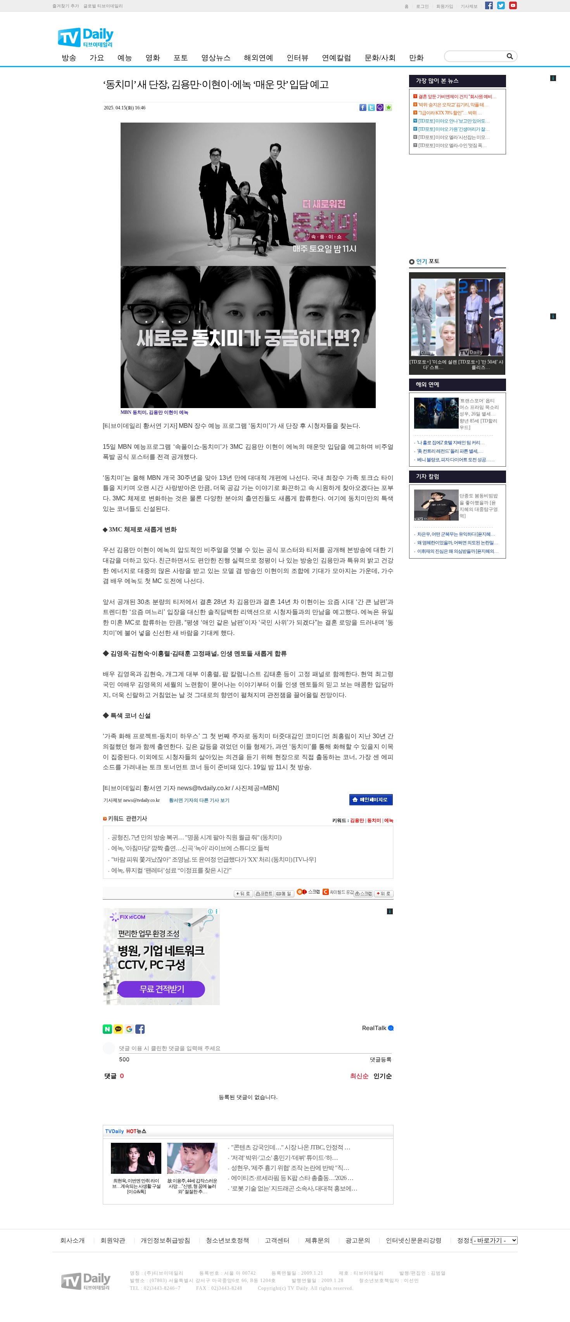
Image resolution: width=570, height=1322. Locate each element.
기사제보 (469, 6)
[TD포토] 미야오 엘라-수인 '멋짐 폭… (452, 145)
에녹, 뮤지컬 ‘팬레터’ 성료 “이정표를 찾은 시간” (171, 870)
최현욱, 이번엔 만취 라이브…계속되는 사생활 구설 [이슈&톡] (136, 1186)
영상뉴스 (216, 58)
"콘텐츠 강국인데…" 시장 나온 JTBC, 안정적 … (290, 1147)
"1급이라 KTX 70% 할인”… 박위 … (450, 113)
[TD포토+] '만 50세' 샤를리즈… (480, 364)
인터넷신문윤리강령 (414, 1240)
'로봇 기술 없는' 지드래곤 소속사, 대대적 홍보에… (294, 1188)
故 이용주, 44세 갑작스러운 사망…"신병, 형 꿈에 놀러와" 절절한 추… (192, 1186)
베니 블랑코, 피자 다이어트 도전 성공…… (455, 459)
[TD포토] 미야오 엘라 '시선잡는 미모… (453, 137)
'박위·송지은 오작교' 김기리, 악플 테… (453, 104)
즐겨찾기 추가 (65, 5)
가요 (97, 58)
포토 (180, 58)
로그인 (422, 6)
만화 (416, 58)
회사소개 (72, 1240)
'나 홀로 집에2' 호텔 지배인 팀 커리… (450, 442)
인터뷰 (298, 58)
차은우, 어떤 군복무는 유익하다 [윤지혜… (456, 534)
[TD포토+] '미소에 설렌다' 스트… (433, 364)
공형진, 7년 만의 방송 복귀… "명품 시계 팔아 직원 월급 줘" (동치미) (196, 837)
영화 (152, 58)
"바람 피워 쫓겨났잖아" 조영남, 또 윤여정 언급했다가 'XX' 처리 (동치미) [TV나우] (213, 859)
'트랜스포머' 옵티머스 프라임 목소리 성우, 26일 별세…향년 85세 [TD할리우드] (479, 414)
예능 (124, 58)
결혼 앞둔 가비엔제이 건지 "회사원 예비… (457, 96)
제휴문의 (317, 1240)
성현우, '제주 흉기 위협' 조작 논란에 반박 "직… (290, 1168)
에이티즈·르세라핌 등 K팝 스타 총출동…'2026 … (292, 1178)
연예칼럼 (336, 58)
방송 (69, 58)
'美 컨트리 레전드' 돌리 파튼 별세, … (450, 451)
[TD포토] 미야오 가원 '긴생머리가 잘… (453, 129)
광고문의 (357, 1240)
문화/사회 (380, 58)
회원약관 (112, 1240)
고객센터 (277, 1240)
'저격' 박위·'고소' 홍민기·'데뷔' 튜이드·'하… (284, 1157)
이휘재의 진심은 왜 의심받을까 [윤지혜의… (457, 551)
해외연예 (258, 58)
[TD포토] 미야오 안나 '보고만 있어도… (453, 121)
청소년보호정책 (227, 1240)
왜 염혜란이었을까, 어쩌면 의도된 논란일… (457, 542)
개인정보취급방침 (165, 1240)
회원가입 (444, 6)
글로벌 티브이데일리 (103, 5)
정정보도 (469, 1240)
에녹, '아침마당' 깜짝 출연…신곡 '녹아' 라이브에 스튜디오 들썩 (190, 848)
